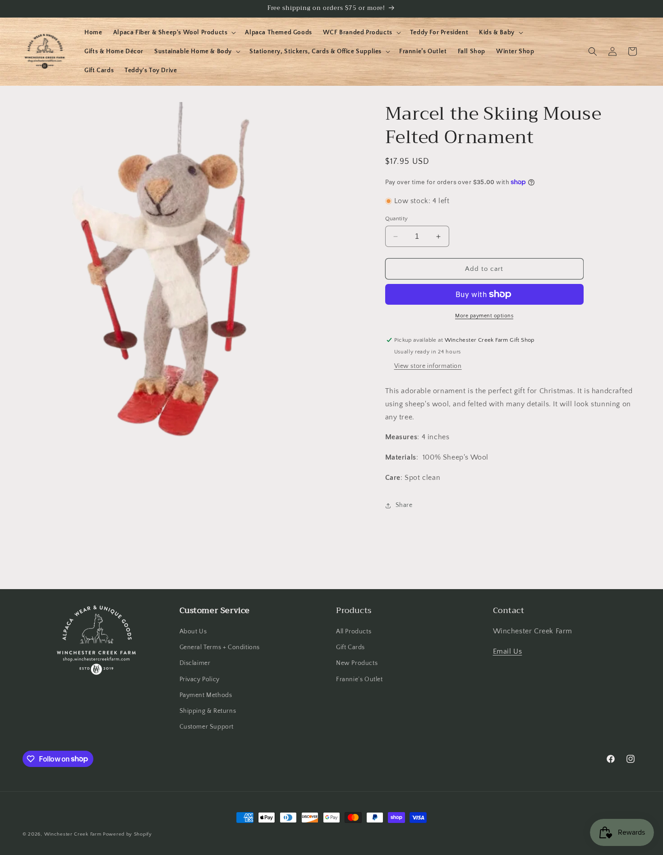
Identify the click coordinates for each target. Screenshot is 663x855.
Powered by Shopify (127, 834)
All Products (353, 631)
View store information (428, 366)
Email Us (507, 651)
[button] (174, 32)
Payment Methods (206, 695)
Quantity (396, 218)
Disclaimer (195, 663)
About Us (193, 631)
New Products (357, 663)
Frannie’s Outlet (359, 679)
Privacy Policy (200, 679)
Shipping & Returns (208, 711)
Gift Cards (350, 647)
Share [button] (404, 505)
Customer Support (207, 726)
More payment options (484, 316)
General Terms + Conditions (220, 647)
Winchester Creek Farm (72, 834)
